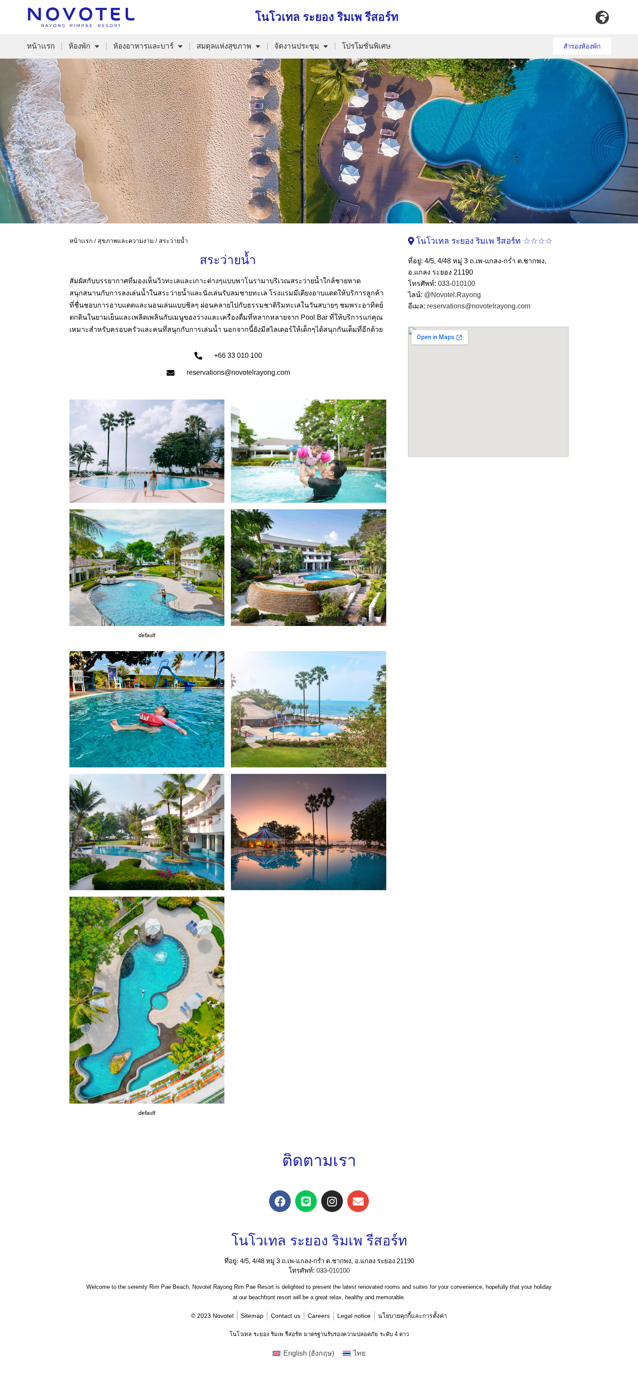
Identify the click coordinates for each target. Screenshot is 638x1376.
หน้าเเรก (41, 46)
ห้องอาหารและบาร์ (143, 46)
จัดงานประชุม (296, 46)
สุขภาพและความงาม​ (126, 240)
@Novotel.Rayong (452, 294)
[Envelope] (358, 1201)
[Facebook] (280, 1201)
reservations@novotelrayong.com (478, 306)
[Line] (306, 1201)
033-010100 (456, 283)
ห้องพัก (79, 46)
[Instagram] (332, 1201)
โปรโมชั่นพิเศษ (366, 46)
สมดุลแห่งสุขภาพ (224, 46)
